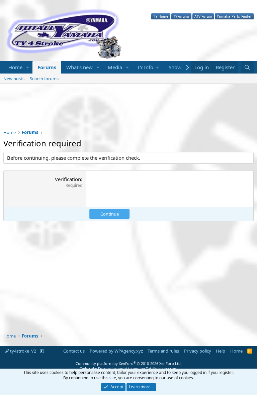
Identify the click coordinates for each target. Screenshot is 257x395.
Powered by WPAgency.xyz (116, 351)
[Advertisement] (128, 111)
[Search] (247, 67)
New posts (13, 79)
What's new (79, 67)
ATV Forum (203, 16)
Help (220, 351)
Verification (68, 179)
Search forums (44, 79)
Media (115, 67)
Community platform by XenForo (129, 363)
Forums (46, 67)
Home (15, 67)
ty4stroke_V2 (23, 351)
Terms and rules (163, 351)
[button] (27, 67)
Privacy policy (197, 351)
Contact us (74, 351)
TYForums (181, 16)
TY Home (160, 16)
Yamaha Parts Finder (234, 16)
